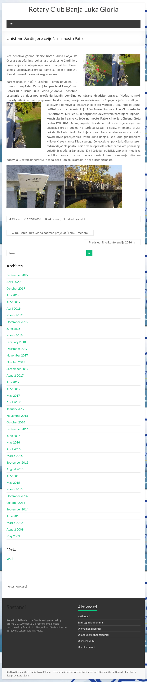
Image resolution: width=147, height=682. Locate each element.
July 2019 (13, 295)
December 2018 (17, 322)
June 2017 (13, 389)
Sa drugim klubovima (90, 622)
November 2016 (17, 415)
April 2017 (13, 402)
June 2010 (13, 516)
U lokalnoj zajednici (73, 219)
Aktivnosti (54, 219)
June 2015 (13, 476)
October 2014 (16, 502)
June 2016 (13, 435)
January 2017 (15, 409)
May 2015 (13, 482)
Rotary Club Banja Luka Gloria (73, 9)
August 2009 (15, 529)
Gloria (16, 219)
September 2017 (17, 368)
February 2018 (16, 342)
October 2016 (16, 422)
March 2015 (15, 489)
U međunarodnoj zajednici (93, 634)
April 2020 (13, 281)
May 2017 (13, 395)
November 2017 (17, 355)
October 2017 (16, 362)
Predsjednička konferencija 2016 (112, 242)
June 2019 (13, 302)
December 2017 (17, 348)
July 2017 (13, 382)
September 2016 (17, 429)
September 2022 (17, 275)
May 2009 (13, 536)
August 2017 (15, 375)
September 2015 (17, 462)
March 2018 (15, 335)
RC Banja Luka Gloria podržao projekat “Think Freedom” (50, 232)
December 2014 (17, 496)
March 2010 (15, 522)
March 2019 (15, 315)
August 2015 (15, 469)
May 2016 (13, 442)
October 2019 (16, 288)
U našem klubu (86, 640)
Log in (10, 558)
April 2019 (13, 308)
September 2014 (17, 509)
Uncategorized (86, 647)
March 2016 (15, 455)
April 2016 (13, 449)
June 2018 (13, 328)
